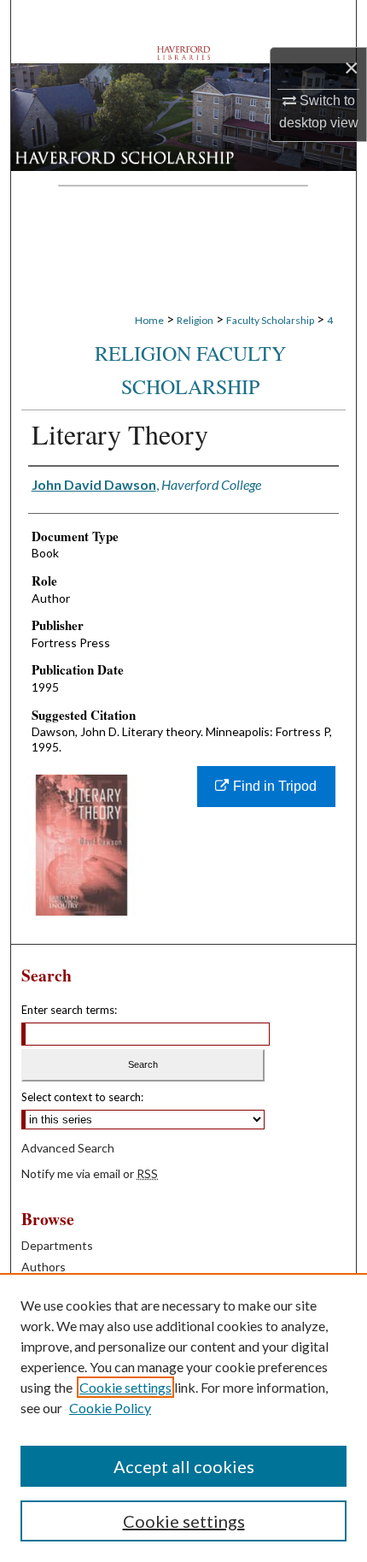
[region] (183, 1417)
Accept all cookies (184, 1466)
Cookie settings (125, 1387)
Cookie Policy (110, 1408)
